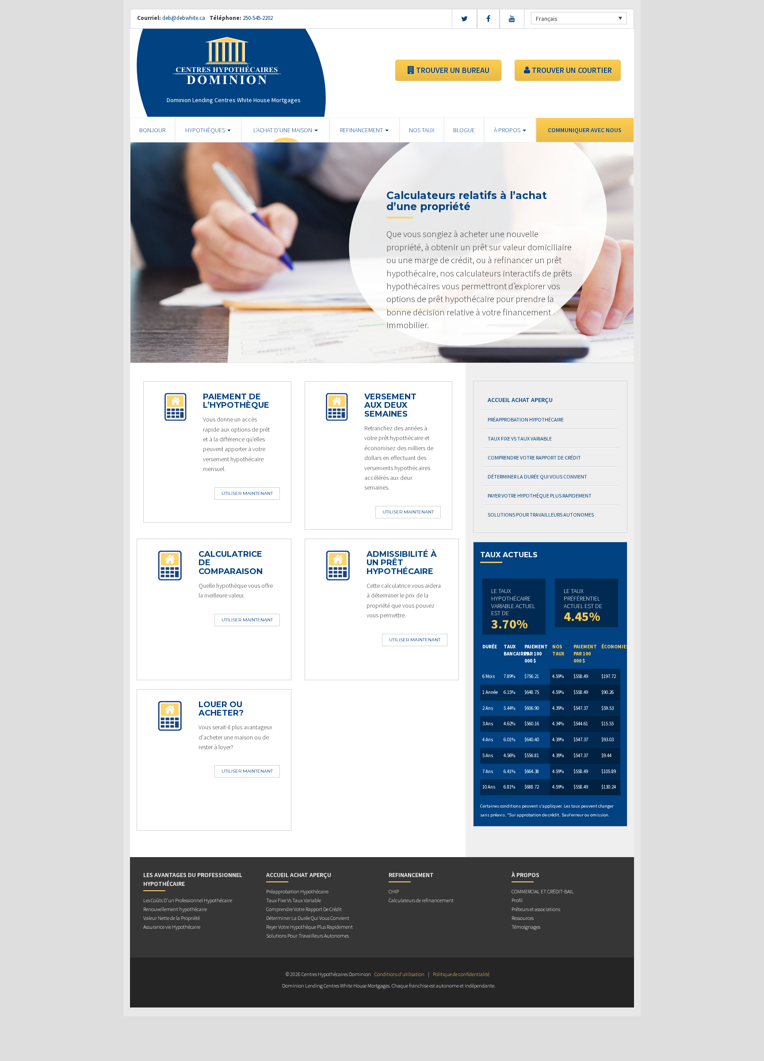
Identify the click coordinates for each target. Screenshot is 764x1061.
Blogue (464, 130)
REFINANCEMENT (362, 130)
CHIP (394, 891)
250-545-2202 (257, 18)
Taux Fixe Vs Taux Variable (520, 438)
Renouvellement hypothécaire (175, 909)
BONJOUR (152, 130)
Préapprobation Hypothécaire (526, 419)
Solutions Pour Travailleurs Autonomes (541, 514)
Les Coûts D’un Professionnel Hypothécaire (187, 900)
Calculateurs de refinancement (421, 900)
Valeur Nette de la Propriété (171, 918)
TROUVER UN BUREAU (451, 70)
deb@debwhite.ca (183, 18)
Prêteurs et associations (536, 909)
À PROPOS (508, 130)
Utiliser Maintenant (247, 493)
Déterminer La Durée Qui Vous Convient (537, 476)
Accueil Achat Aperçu (520, 400)
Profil (517, 900)
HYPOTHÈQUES (205, 130)
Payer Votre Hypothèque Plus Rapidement (540, 495)
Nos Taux (422, 130)
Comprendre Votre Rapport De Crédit (534, 457)
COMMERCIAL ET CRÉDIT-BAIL (543, 891)
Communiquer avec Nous (585, 130)
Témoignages (526, 926)
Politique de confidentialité (461, 974)
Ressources (523, 918)
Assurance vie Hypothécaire (171, 926)
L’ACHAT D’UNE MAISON (283, 130)
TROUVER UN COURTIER (571, 70)
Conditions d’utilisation (399, 974)
